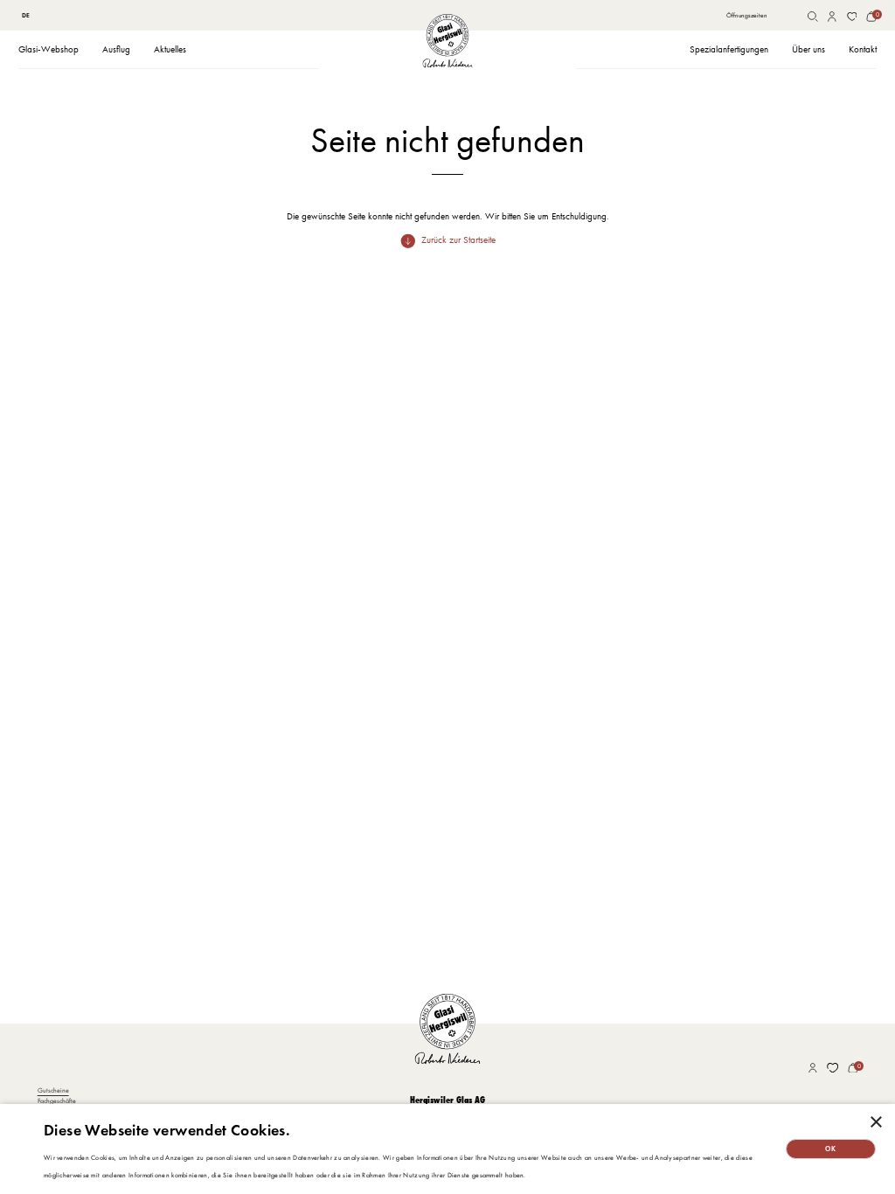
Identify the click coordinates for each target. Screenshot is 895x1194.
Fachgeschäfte (57, 1101)
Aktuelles (170, 49)
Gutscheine (53, 1090)
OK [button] (830, 1148)
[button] (48, 50)
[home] (447, 40)
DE (26, 15)
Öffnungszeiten (746, 15)
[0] (871, 16)
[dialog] (447, 1149)
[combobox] (25, 16)
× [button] (875, 1122)
